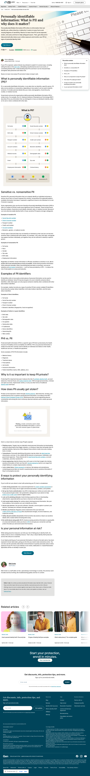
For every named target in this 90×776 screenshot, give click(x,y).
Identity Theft (11, 6)
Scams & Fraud (33, 6)
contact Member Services (23, 741)
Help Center (63, 703)
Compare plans (79, 2)
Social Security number (9, 218)
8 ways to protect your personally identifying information (72, 83)
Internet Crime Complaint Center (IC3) (12, 397)
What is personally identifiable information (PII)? (74, 64)
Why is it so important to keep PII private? (74, 76)
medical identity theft (25, 381)
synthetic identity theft (40, 379)
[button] (74, 61)
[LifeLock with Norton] (9, 2)
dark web (17, 67)
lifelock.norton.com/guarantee (8, 747)
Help (61, 697)
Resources (48, 697)
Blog (47, 700)
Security (46, 767)
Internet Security (43, 6)
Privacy (40, 767)
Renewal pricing (64, 713)
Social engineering (32, 463)
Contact (62, 700)
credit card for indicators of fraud (12, 511)
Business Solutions (78, 697)
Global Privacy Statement (56, 686)
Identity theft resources (52, 706)
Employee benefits (79, 703)
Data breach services (79, 706)
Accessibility (62, 767)
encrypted (12, 267)
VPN (28, 522)
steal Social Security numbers (37, 457)
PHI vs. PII (66, 73)
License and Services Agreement (65, 709)
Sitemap (48, 714)
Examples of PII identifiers (70, 70)
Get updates (38, 708)
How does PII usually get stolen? (72, 79)
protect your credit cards (9, 494)
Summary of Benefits (50, 740)
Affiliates (48, 711)
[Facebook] (77, 756)
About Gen (6, 767)
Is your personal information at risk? (73, 87)
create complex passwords (43, 487)
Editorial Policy (7, 591)
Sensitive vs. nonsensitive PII (71, 67)
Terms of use (53, 767)
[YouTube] (85, 756)
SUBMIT (67, 682)
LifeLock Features (55, 6)
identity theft (5, 384)
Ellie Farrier (11, 59)
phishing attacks (30, 393)
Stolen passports (20, 467)
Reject (25, 771)
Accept (20, 771)
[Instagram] (81, 756)
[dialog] (16, 771)
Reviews (48, 703)
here (16, 741)
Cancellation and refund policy (66, 717)
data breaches (45, 453)
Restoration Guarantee (66, 706)
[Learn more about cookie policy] (17, 771)
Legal (35, 767)
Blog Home (3, 6)
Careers (30, 767)
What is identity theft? (51, 708)
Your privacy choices (72, 767)
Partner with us (78, 700)
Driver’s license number (9, 220)
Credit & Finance (22, 6)
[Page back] (23, 606)
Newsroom (13, 767)
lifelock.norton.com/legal (79, 730)
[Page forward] (27, 606)
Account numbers (7, 227)
